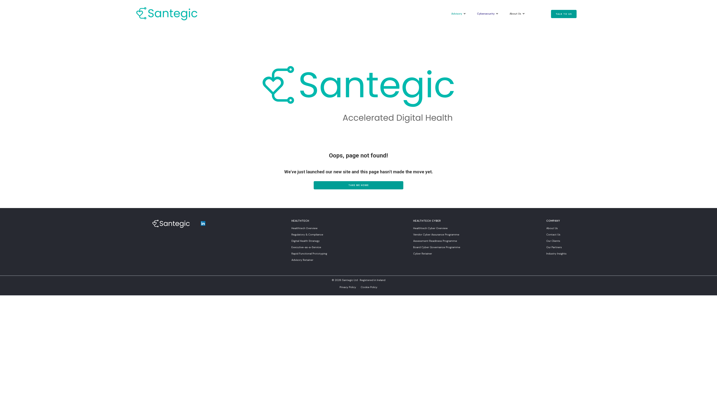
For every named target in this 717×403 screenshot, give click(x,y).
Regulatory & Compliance (307, 234)
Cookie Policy (369, 287)
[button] (457, 13)
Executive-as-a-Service (306, 247)
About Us (552, 228)
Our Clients (553, 240)
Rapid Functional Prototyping (309, 253)
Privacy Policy (348, 287)
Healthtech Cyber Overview (430, 228)
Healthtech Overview (304, 228)
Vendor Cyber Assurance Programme (436, 234)
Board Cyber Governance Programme (436, 247)
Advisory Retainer (302, 259)
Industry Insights (556, 253)
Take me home (358, 185)
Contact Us (553, 234)
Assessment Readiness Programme (435, 240)
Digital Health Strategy (305, 240)
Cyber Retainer (422, 253)
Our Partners (554, 247)
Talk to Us (564, 14)
